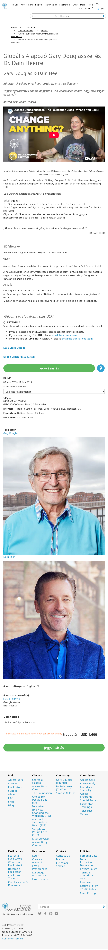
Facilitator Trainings (86, 805)
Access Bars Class (39, 788)
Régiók (38, 4)
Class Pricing (88, 893)
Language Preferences (39, 874)
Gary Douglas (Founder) (64, 781)
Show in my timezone (14, 386)
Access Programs (86, 795)
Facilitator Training (14, 877)
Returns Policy (89, 885)
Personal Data (88, 855)
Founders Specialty (86, 789)
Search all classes (38, 781)
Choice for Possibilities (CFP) (39, 799)
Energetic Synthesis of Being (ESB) (39, 822)
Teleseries (86, 810)
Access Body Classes (39, 844)
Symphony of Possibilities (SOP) (40, 832)
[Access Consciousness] (4, 6)
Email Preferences (39, 867)
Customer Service (62, 864)
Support (13, 790)
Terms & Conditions (86, 874)
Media (60, 859)
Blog (11, 805)
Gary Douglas (10, 433)
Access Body (87, 783)
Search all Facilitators (15, 857)
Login (35, 855)
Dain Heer (9, 556)
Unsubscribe (40, 879)
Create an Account (38, 861)
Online (84, 814)
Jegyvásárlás (49, 368)
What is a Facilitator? (15, 864)
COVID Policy (88, 889)
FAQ (10, 798)
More (82, 4)
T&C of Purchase (85, 881)
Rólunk (15, 4)
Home (14, 27)
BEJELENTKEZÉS (86, 8)
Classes (12, 783)
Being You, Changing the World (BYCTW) (41, 812)
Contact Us (63, 855)
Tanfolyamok (50, 4)
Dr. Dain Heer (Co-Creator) (64, 788)
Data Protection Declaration (87, 862)
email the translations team (77, 338)
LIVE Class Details (14, 347)
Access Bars (27, 4)
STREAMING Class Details (19, 357)
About (12, 794)
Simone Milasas (65, 793)
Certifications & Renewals (18, 884)
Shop (75, 4)
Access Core (87, 779)
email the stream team (64, 335)
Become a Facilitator (14, 870)
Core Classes (30, 27)
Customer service (12, 938)
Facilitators (64, 4)
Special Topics (89, 800)
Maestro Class (41, 838)
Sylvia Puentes (11, 698)
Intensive (38, 806)
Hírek (90, 4)
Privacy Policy (88, 868)
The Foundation (25, 30)
